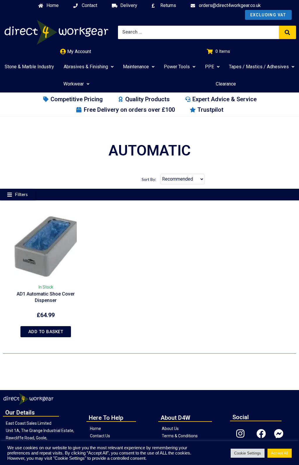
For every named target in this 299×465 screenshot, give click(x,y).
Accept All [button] (279, 453)
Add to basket (45, 331)
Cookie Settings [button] (247, 453)
